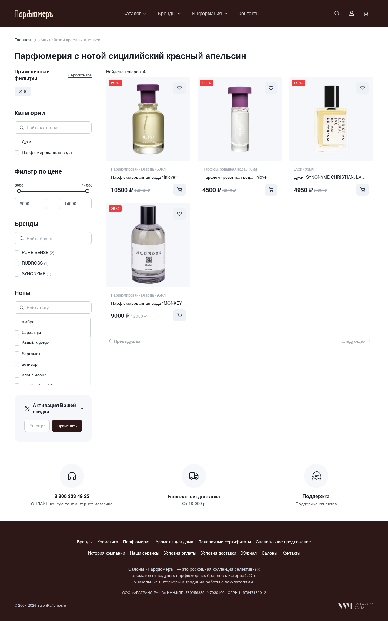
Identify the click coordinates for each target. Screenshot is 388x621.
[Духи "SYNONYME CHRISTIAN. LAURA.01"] (331, 119)
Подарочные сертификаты (224, 541)
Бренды (84, 541)
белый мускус (35, 343)
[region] (53, 147)
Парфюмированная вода (47, 152)
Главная (23, 39)
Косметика (107, 541)
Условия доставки (218, 553)
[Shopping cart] (366, 13)
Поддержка (316, 496)
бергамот (31, 353)
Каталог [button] (132, 13)
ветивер (30, 364)
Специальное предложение (283, 541)
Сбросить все (80, 74)
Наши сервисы (144, 553)
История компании (106, 553)
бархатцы (31, 332)
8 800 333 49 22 (72, 496)
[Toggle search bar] (337, 13)
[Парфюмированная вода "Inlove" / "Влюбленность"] (148, 119)
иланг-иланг (34, 375)
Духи (26, 141)
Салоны (269, 553)
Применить (67, 425)
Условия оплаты (180, 553)
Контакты (249, 13)
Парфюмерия (137, 541)
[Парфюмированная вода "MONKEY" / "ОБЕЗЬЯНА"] (148, 245)
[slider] (19, 191)
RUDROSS (35, 263)
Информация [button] (207, 13)
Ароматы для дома (174, 541)
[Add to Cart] (179, 190)
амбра (28, 321)
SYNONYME (36, 273)
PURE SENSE (38, 252)
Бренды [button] (167, 13)
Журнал (249, 553)
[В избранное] (179, 88)
